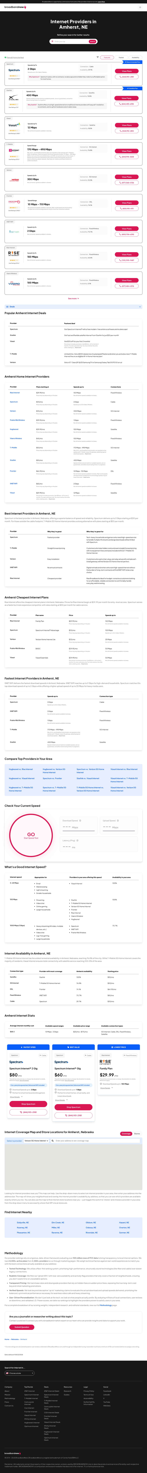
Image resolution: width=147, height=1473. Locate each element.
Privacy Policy (89, 1391)
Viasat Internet (30, 1415)
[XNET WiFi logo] (14, 232)
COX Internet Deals (51, 1412)
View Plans (127, 71)
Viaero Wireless (16, 438)
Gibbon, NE (91, 1222)
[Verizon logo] (14, 180)
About (7, 1391)
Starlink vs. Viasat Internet (88, 778)
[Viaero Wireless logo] (14, 283)
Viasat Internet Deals (52, 1422)
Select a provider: (14, 1141)
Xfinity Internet (30, 1419)
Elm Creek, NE (58, 1222)
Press (7, 1402)
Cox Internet (29, 1408)
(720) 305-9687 (128, 260)
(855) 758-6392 (128, 234)
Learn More (101, 1)
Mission (7, 1395)
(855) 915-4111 (128, 208)
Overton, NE (124, 1227)
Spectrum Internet (31, 1395)
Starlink (13, 460)
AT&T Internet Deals (51, 1391)
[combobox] (97, 1141)
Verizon (13, 411)
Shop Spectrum (28, 1104)
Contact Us (9, 1406)
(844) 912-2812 (128, 131)
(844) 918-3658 (128, 157)
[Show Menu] (140, 7)
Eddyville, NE (23, 1222)
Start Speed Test (31, 835)
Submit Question (22, 1327)
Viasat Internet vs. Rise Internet (124, 769)
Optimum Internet (31, 1426)
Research (67, 1391)
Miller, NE (56, 1227)
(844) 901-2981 (128, 77)
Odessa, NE (91, 1227)
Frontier (13, 471)
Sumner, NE (124, 1232)
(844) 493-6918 (128, 104)
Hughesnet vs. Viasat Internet (21, 778)
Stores (137, 1134)
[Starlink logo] (13, 98)
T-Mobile (13, 447)
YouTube (106, 1402)
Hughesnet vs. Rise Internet (21, 769)
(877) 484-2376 (128, 286)
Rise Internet (15, 393)
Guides (66, 1395)
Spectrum (14, 402)
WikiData (106, 1406)
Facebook (107, 1391)
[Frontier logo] (14, 202)
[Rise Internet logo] (14, 253)
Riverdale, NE (92, 1232)
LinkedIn (106, 1395)
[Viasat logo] (14, 125)
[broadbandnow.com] (15, 7)
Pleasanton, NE (23, 1232)
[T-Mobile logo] (14, 150)
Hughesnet (14, 429)
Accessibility (88, 1398)
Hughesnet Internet (32, 1423)
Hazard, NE (124, 1222)
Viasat (12, 493)
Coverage (126, 1134)
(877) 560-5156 (128, 183)
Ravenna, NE (57, 1232)
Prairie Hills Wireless (17, 420)
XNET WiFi (13, 483)
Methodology (106, 1305)
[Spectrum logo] (14, 70)
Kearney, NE (22, 1227)
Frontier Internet (30, 1412)
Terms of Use (89, 1395)
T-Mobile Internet (31, 1398)
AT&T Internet (29, 1391)
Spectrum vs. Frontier (52, 778)
